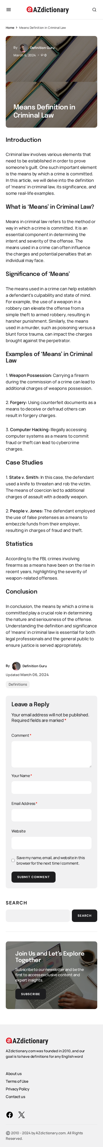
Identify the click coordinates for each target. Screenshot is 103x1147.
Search (16, 903)
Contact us (15, 1096)
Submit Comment (33, 877)
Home (10, 27)
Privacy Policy (17, 1089)
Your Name (21, 775)
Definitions (18, 684)
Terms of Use (17, 1081)
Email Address (24, 803)
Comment (21, 735)
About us (14, 1073)
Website (18, 831)
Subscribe (30, 994)
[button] (8, 9)
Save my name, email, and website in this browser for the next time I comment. (51, 860)
